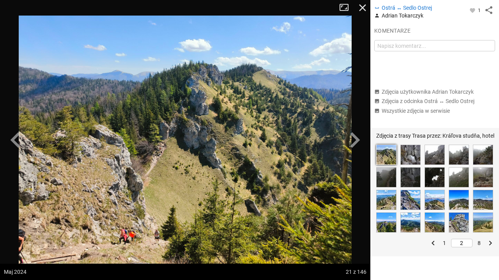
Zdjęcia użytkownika (428, 92)
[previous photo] (15, 140)
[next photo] (354, 140)
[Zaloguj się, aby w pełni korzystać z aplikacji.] (473, 10)
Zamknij (362, 8)
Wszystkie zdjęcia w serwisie (416, 111)
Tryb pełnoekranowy (347, 8)
